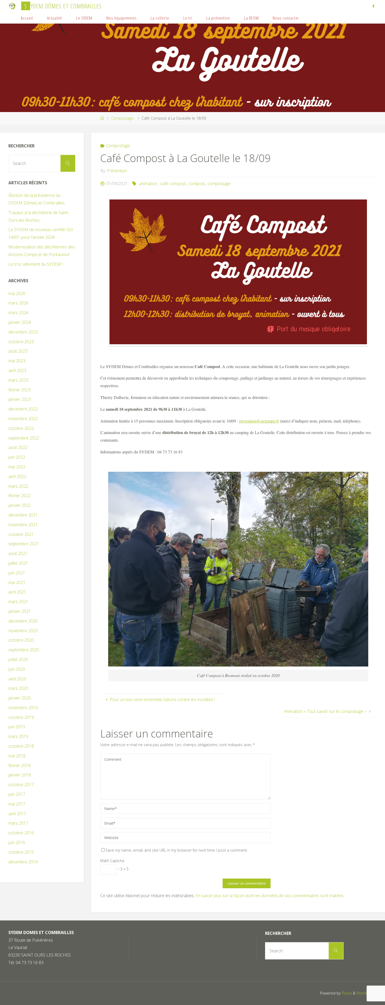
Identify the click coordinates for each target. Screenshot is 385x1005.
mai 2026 (16, 293)
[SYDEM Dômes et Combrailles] (12, 6)
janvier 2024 (19, 322)
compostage (219, 183)
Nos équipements (121, 18)
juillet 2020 (18, 659)
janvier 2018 (19, 775)
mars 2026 (18, 303)
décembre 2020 (23, 621)
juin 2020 (16, 669)
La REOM (251, 18)
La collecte (160, 18)
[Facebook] (373, 6)
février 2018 (19, 765)
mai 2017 (16, 804)
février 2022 (19, 495)
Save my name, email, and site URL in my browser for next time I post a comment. (177, 850)
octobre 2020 (21, 640)
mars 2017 (18, 823)
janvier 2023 (19, 399)
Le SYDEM (84, 18)
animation (148, 183)
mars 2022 (18, 486)
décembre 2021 (23, 515)
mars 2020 (18, 688)
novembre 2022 (23, 418)
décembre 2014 (23, 862)
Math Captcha (112, 860)
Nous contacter (286, 18)
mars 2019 (18, 736)
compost (196, 183)
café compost (173, 183)
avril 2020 (17, 679)
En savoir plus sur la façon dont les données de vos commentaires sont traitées (270, 895)
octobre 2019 (21, 717)
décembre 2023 (23, 332)
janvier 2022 (19, 505)
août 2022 (18, 447)
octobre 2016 (21, 833)
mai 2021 (16, 582)
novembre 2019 (23, 707)
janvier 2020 (19, 698)
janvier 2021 (19, 611)
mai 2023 (16, 361)
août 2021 (18, 553)
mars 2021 (18, 601)
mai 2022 (16, 467)
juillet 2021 (18, 563)
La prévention (218, 18)
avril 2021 (17, 592)
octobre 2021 (21, 534)
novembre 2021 (23, 525)
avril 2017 (17, 814)
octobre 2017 (21, 784)
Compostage (122, 118)
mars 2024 (18, 312)
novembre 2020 (23, 631)
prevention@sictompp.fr (259, 421)
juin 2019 (16, 727)
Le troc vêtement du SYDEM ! (35, 264)
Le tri (187, 18)
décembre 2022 (23, 409)
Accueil (27, 18)
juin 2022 (16, 457)
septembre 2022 (23, 438)
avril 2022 (17, 476)
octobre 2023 (21, 342)
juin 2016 (16, 842)
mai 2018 (16, 756)
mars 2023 (18, 380)
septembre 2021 (23, 544)
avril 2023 (17, 370)
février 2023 (19, 390)
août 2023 (18, 351)
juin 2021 (16, 573)
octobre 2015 (21, 852)
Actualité (54, 18)
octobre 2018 (21, 746)
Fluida (346, 993)
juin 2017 (16, 794)
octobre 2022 (21, 428)
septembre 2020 (23, 650)
